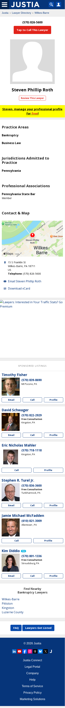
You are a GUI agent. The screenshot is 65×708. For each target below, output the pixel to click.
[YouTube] (19, 651)
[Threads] (35, 651)
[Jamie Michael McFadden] (11, 527)
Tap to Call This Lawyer (32, 30)
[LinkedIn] (14, 651)
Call (32, 399)
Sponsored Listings (32, 365)
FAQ (16, 628)
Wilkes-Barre (42, 12)
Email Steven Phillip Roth (24, 281)
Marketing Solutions (32, 699)
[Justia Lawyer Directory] (51, 651)
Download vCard (19, 288)
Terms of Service (32, 686)
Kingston (8, 608)
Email (11, 399)
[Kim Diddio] (11, 563)
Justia (5, 12)
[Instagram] (30, 651)
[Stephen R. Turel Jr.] (11, 492)
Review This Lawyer (32, 98)
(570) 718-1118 (31, 450)
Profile (53, 399)
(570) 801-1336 (31, 556)
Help (32, 679)
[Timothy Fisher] (11, 387)
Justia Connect (32, 660)
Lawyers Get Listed (38, 628)
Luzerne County (12, 612)
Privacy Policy (32, 692)
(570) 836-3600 (31, 486)
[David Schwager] (11, 422)
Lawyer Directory (21, 12)
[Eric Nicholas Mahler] (11, 457)
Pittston (7, 603)
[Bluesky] (40, 651)
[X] (45, 651)
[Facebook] (25, 651)
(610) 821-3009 (31, 521)
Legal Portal (32, 666)
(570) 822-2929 (31, 415)
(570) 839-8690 (31, 380)
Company (32, 673)
